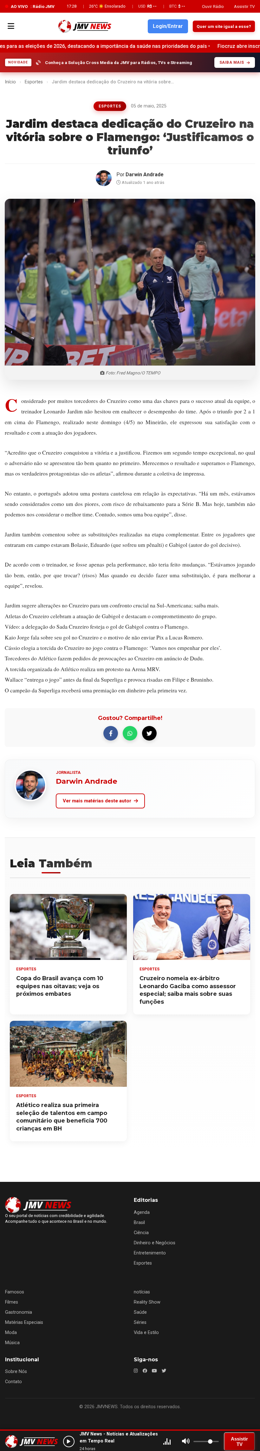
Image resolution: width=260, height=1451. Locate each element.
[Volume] (186, 1441)
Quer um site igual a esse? (224, 26)
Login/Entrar (168, 26)
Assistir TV (244, 6)
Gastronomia (18, 1312)
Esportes (34, 82)
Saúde (140, 1312)
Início (10, 82)
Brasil (139, 1222)
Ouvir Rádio (213, 6)
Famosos (14, 1292)
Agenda (142, 1212)
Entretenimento (150, 1253)
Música (12, 1342)
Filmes (11, 1302)
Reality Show (147, 1302)
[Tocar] (69, 1441)
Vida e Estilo (146, 1332)
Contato (13, 1381)
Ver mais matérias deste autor (97, 801)
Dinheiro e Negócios (154, 1243)
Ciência (141, 1232)
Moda (11, 1332)
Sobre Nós (16, 1371)
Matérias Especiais (24, 1322)
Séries (140, 1322)
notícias (142, 1292)
